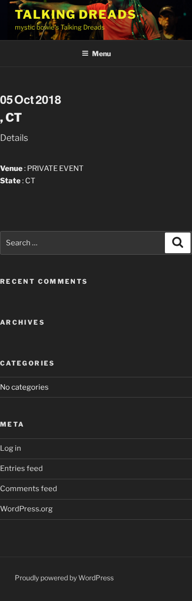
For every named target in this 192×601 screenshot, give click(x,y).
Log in (10, 448)
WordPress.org (26, 508)
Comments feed (28, 488)
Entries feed (21, 468)
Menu (101, 53)
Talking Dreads (76, 14)
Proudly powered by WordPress (64, 577)
